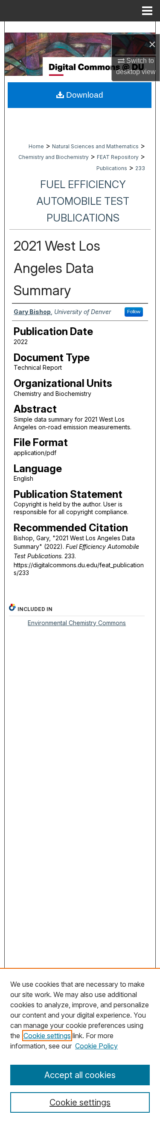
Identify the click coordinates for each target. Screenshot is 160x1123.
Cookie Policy (96, 1046)
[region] (80, 1045)
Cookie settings (47, 1035)
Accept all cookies (80, 1075)
